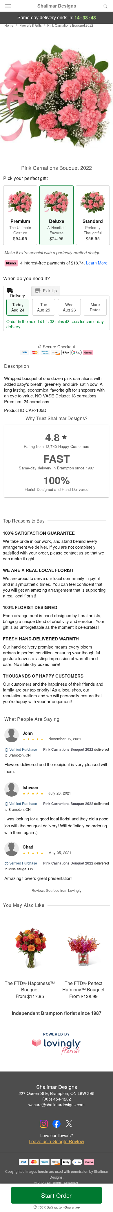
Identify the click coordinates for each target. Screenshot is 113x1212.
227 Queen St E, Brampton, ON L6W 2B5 (56, 1093)
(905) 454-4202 (56, 1099)
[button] (100, 1199)
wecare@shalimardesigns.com (56, 1104)
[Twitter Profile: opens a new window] (69, 1124)
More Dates (95, 307)
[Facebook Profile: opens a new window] (56, 1124)
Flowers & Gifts (30, 25)
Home (9, 25)
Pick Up (50, 290)
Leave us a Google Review (56, 1141)
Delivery (17, 294)
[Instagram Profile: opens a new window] (44, 1124)
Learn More (96, 263)
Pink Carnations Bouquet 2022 (68, 749)
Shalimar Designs (56, 5)
